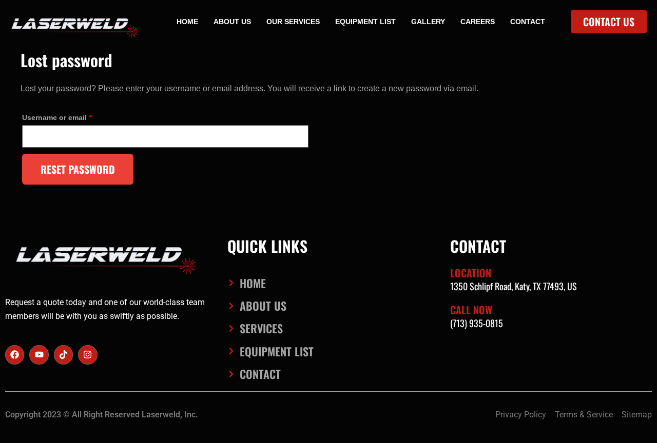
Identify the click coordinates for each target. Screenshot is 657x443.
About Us (232, 21)
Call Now (471, 309)
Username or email (72, 116)
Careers (477, 21)
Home (187, 21)
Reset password (78, 169)
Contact (527, 21)
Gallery (428, 21)
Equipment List (365, 21)
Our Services (293, 21)
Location (470, 272)
